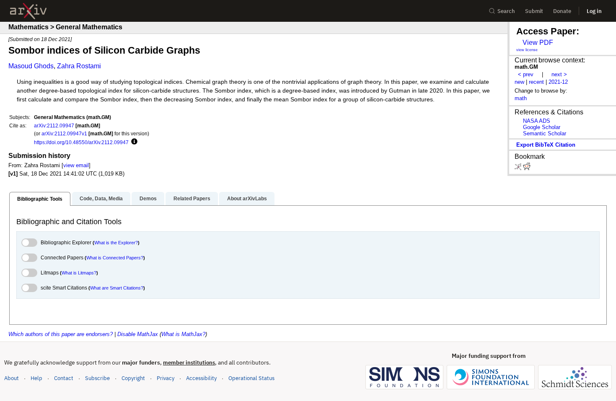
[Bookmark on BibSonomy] (519, 168)
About (11, 378)
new (519, 82)
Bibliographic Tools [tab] (39, 199)
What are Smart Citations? (116, 287)
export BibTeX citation (545, 145)
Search (506, 11)
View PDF (538, 42)
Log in (594, 11)
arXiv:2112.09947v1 (64, 133)
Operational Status (251, 378)
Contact (63, 378)
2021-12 (558, 82)
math (521, 98)
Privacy (165, 378)
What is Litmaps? (79, 272)
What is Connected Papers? (114, 257)
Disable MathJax (137, 334)
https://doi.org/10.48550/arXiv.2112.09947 (81, 142)
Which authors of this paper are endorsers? (60, 334)
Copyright (133, 378)
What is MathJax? (183, 334)
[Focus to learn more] (133, 142)
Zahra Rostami (79, 66)
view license (527, 50)
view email (76, 165)
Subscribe (97, 378)
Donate (562, 11)
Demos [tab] (148, 199)
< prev (525, 74)
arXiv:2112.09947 (54, 125)
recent (536, 82)
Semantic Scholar (544, 133)
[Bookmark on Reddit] (527, 168)
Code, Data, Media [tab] (101, 199)
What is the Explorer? (116, 242)
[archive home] (28, 11)
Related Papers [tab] (191, 199)
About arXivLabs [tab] (247, 199)
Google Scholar (541, 127)
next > (559, 74)
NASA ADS (536, 121)
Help (36, 378)
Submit (534, 11)
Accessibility (201, 378)
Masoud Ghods (31, 66)
